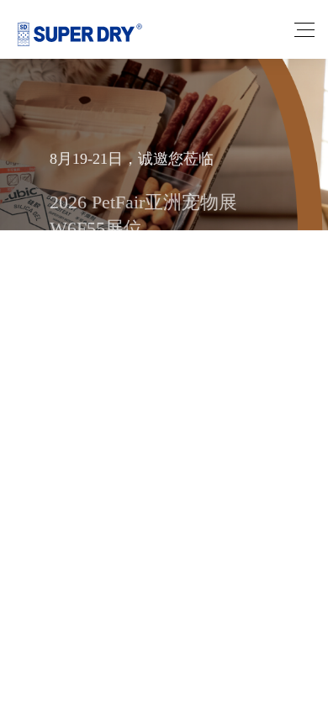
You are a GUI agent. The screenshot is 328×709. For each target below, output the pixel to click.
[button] (125, 360)
